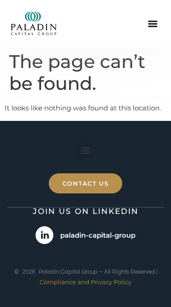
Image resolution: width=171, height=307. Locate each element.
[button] (152, 23)
